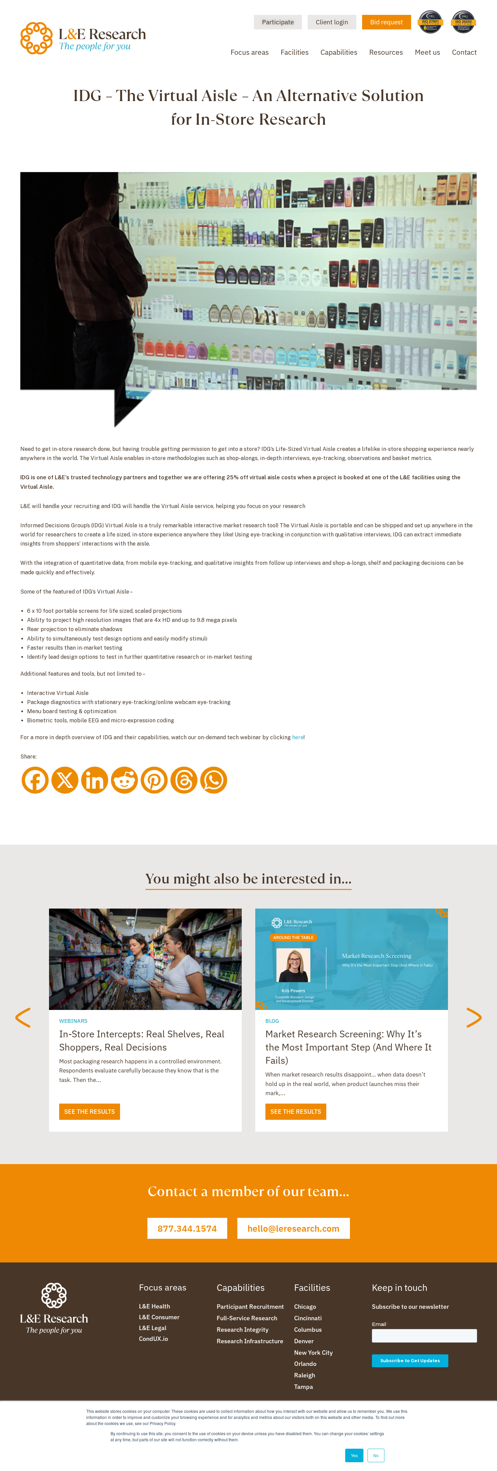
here (298, 737)
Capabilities (339, 52)
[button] (26, 1018)
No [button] (376, 1455)
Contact (464, 52)
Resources (386, 52)
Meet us (427, 52)
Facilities (295, 52)
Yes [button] (354, 1455)
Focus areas (250, 52)
